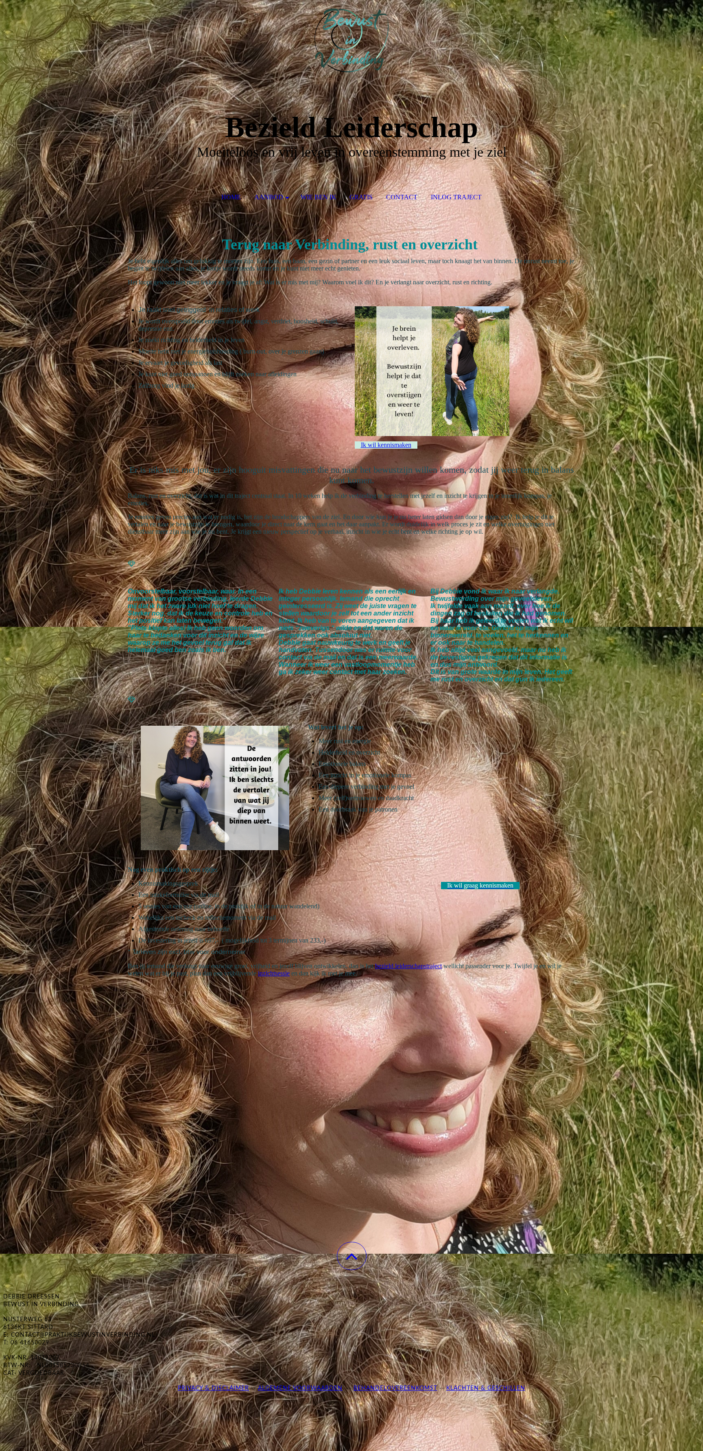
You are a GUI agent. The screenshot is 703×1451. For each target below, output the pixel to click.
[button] (352, 1256)
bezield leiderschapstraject (408, 965)
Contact (401, 197)
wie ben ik (318, 197)
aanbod (268, 197)
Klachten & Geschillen (485, 1388)
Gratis (361, 197)
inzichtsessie (274, 973)
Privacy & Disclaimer (213, 1388)
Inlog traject (456, 197)
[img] (351, 40)
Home (231, 197)
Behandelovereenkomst (395, 1388)
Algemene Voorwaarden (300, 1388)
